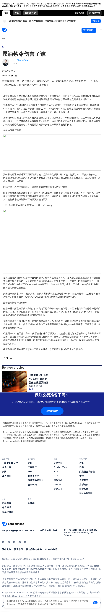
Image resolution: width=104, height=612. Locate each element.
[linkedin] (16, 75)
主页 (4, 38)
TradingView (61, 467)
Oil (3, 46)
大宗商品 (83, 480)
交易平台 (58, 462)
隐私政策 (18, 549)
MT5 (56, 471)
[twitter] (12, 75)
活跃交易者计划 (35, 480)
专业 (17, 13)
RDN (13, 585)
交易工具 (58, 488)
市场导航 (6, 502)
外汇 (81, 462)
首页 (6, 13)
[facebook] (9, 75)
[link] (4, 21)
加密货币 (83, 488)
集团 (4, 471)
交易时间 (32, 484)
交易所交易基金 (87, 471)
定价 (30, 462)
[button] (95, 602)
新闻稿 (31, 502)
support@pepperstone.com (18, 530)
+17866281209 (48, 530)
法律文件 (6, 549)
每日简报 (6, 507)
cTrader (58, 484)
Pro (30, 471)
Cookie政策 (51, 549)
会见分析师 (7, 511)
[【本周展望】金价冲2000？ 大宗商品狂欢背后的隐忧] (14, 381)
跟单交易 (58, 480)
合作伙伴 (29, 13)
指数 (81, 475)
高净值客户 (33, 475)
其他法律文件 (24, 585)
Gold (31, 388)
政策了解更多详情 (53, 604)
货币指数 (83, 484)
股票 (81, 467)
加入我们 (6, 475)
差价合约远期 (86, 493)
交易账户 (32, 467)
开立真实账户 (52, 411)
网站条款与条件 (34, 549)
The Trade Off (10, 462)
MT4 (56, 475)
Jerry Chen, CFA (19, 60)
